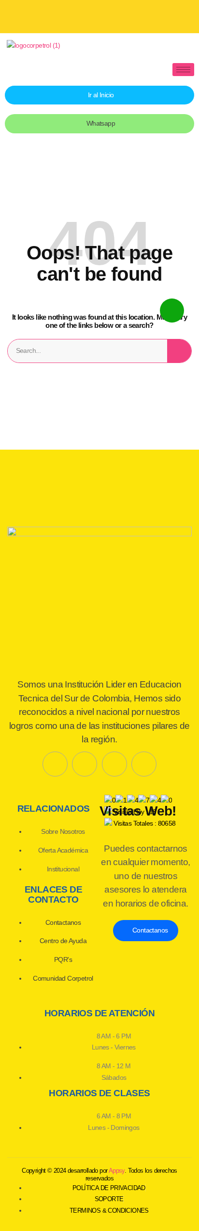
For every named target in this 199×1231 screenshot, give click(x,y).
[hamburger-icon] (183, 69)
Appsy (117, 1170)
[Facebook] (65, 14)
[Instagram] (134, 14)
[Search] (179, 351)
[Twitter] (84, 764)
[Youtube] (99, 14)
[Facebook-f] (55, 764)
